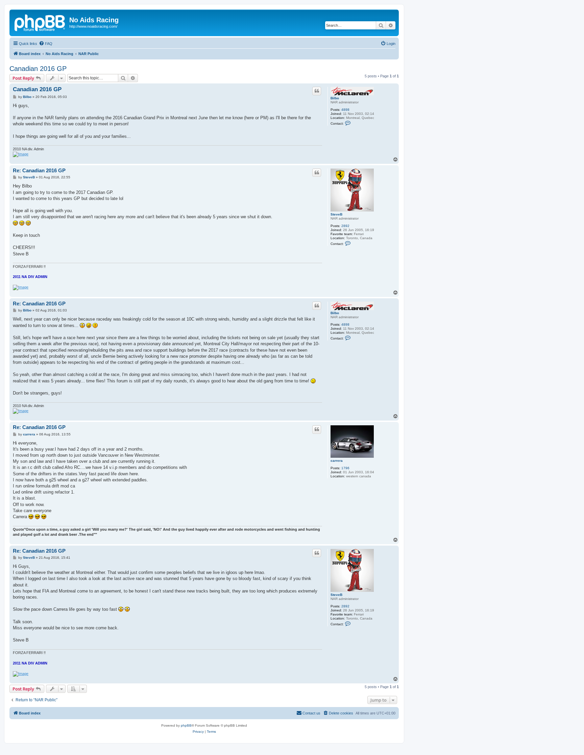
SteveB (336, 214)
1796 (345, 468)
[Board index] (40, 22)
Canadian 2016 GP (38, 68)
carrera (337, 460)
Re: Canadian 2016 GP (39, 170)
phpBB (186, 725)
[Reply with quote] (316, 91)
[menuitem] (45, 44)
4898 (345, 109)
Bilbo (335, 98)
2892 (345, 226)
